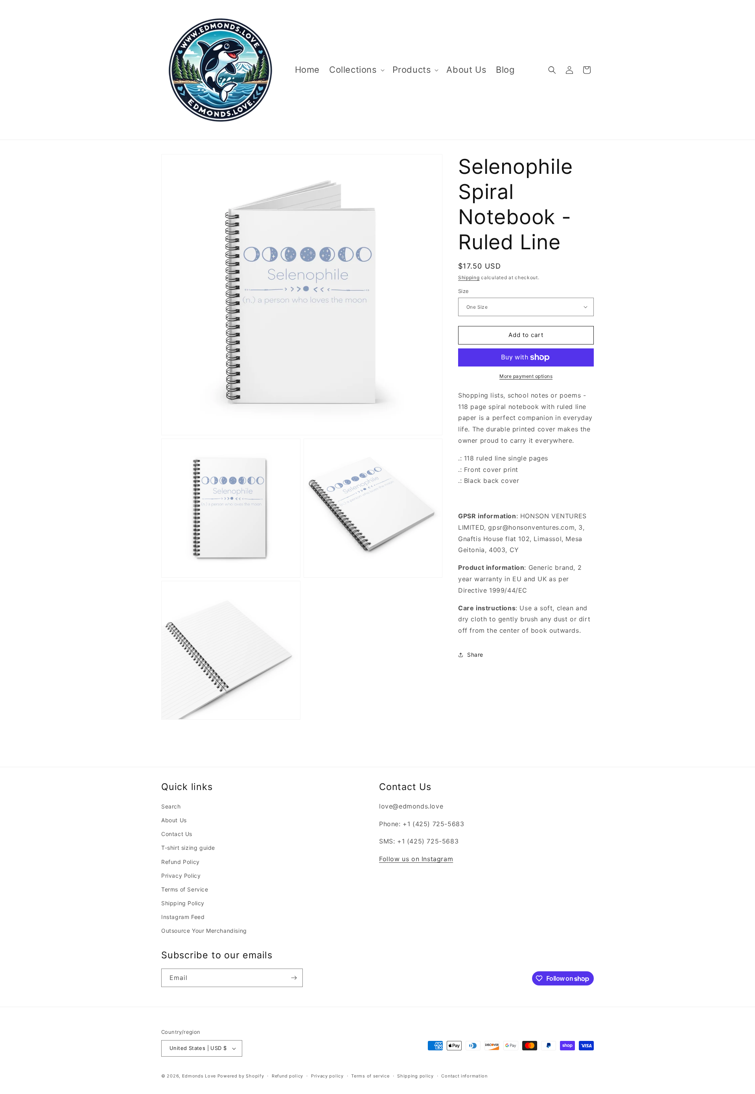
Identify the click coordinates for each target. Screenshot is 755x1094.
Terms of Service (184, 889)
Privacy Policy (181, 875)
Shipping (469, 277)
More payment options (525, 376)
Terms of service (370, 1076)
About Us (174, 820)
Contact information (464, 1076)
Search (171, 806)
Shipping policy (415, 1076)
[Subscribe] (293, 978)
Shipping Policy (182, 903)
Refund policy (287, 1076)
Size (463, 291)
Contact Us (176, 834)
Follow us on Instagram (416, 859)
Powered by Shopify (240, 1076)
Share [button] (475, 654)
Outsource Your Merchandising (204, 930)
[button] (356, 69)
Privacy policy (327, 1076)
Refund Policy (180, 861)
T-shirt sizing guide (188, 847)
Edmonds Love (199, 1076)
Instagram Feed (182, 917)
